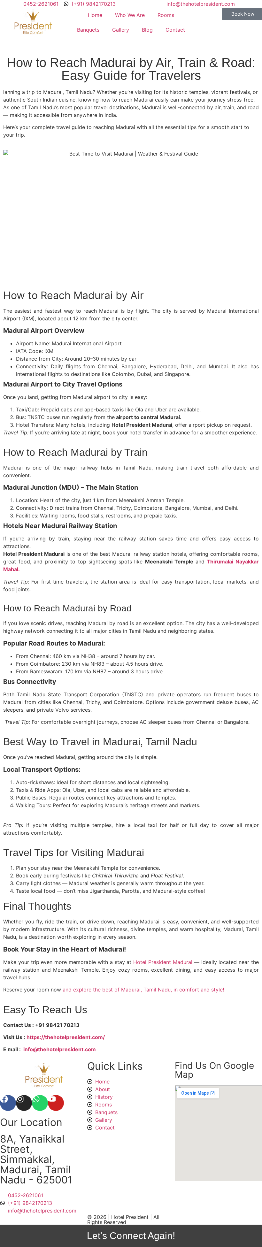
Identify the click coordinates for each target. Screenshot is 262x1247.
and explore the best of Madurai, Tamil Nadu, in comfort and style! (143, 989)
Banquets (88, 30)
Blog (147, 30)
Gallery (120, 30)
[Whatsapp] (40, 1103)
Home (95, 15)
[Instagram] (24, 1103)
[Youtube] (56, 1103)
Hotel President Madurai (162, 962)
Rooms (166, 15)
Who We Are (130, 15)
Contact (175, 30)
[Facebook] (8, 1103)
